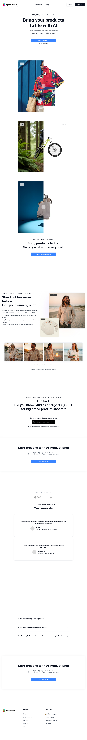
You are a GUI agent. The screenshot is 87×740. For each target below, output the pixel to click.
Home (25, 714)
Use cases (38, 5)
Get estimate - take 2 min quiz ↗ (43, 422)
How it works (27, 717)
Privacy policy (49, 717)
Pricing (47, 5)
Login (70, 5)
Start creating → (43, 41)
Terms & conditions (51, 720)
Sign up (25, 723)
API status (48, 723)
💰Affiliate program (51, 714)
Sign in (25, 727)
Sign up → (80, 5)
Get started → (43, 461)
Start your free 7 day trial (43, 254)
